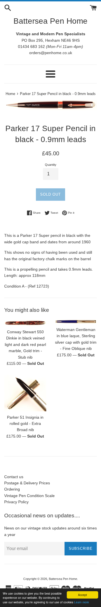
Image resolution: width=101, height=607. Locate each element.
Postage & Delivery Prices (27, 483)
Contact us (13, 476)
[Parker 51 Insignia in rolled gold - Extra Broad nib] (25, 393)
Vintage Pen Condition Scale (29, 495)
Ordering (12, 489)
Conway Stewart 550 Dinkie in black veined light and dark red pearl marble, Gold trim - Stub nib (25, 344)
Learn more (81, 602)
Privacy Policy (16, 502)
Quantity (50, 164)
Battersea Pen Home (50, 21)
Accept (82, 595)
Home (10, 94)
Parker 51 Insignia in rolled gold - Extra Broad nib (25, 423)
